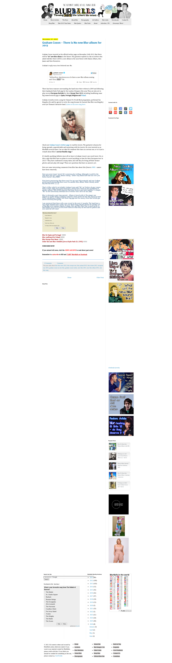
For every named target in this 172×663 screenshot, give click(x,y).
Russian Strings (51, 599)
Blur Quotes (77, 23)
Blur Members (79, 650)
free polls (78, 626)
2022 (91, 611)
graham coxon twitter (71, 268)
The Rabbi (49, 619)
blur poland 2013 (82, 265)
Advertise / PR (105, 23)
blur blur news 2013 (60, 265)
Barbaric (48, 597)
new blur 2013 (82, 268)
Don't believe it (48, 215)
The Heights (50, 616)
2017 (91, 596)
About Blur (74, 20)
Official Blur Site (99, 656)
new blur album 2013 (93, 268)
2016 (91, 593)
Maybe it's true (48, 218)
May (91, 633)
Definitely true (48, 220)
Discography (85, 20)
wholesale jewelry (114, 368)
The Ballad (49, 592)
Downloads (115, 20)
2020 (91, 605)
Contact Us (125, 20)
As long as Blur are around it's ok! (52, 225)
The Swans (49, 621)
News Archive (55, 20)
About (95, 23)
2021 (91, 608)
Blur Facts (87, 23)
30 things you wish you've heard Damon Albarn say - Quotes (122, 455)
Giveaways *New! (118, 23)
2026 (91, 624)
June (91, 636)
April (91, 630)
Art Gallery (95, 20)
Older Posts (100, 277)
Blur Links (105, 20)
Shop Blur (52, 23)
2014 (91, 587)
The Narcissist (50, 606)
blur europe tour (71, 265)
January (92, 627)
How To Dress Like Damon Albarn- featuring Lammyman (123, 475)
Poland (83, 95)
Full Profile (58, 656)
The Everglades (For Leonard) (51, 603)
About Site (97, 644)
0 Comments (48, 263)
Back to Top (117, 644)
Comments (60, 263)
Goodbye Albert (51, 609)
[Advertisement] (80, 32)
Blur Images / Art (99, 647)
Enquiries (116, 647)
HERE (64, 235)
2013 (91, 583)
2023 (91, 615)
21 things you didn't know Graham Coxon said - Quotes (123, 484)
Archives (77, 647)
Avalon (48, 614)
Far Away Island (51, 611)
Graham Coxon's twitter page (60, 145)
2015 (91, 590)
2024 (91, 618)
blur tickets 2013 (92, 265)
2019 (91, 602)
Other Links (97, 650)
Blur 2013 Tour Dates (64, 23)
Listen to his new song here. (76, 104)
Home (45, 20)
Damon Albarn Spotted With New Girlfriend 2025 (123, 465)
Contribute (116, 656)
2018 (91, 599)
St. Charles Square (52, 594)
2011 (91, 577)
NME (93, 167)
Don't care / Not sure (49, 223)
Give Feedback (118, 650)
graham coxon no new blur (56, 268)
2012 (91, 580)
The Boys (65, 20)
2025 (91, 621)
